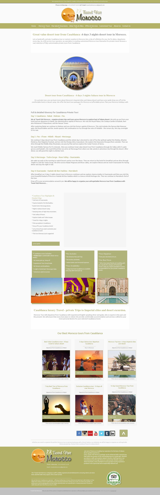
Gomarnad (113, 490)
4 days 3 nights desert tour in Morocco (104, 34)
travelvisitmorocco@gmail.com (95, 5)
